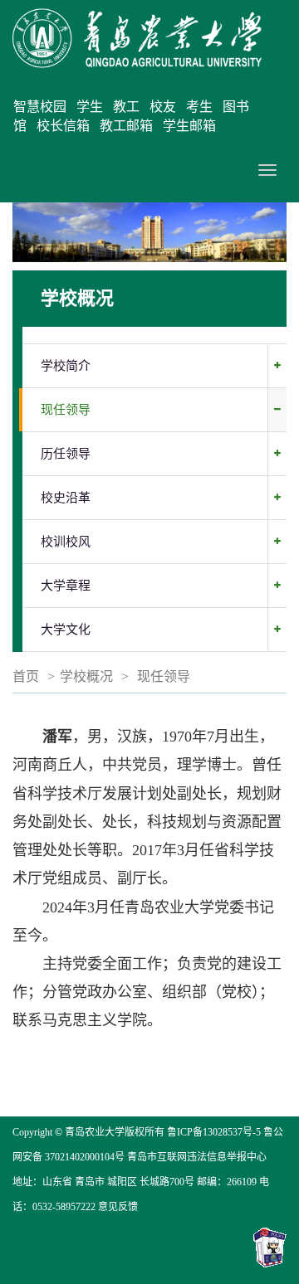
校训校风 (66, 541)
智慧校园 (39, 107)
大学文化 (66, 629)
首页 (25, 676)
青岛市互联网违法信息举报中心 (197, 1157)
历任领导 (66, 453)
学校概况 (86, 676)
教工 (126, 107)
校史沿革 (66, 497)
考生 (199, 107)
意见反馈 (118, 1207)
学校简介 (66, 365)
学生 (89, 107)
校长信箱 (63, 126)
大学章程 (66, 585)
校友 (163, 107)
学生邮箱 (189, 126)
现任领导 (66, 409)
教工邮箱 (126, 126)
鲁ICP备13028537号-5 (214, 1132)
